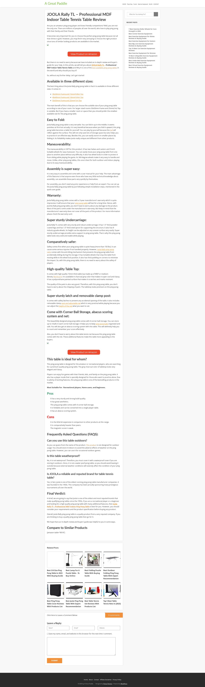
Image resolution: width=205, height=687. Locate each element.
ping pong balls (102, 324)
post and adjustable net (71, 303)
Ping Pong (129, 4)
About (91, 680)
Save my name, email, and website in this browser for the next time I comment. (80, 634)
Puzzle (135, 4)
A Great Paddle (56, 3)
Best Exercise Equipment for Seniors (142, 41)
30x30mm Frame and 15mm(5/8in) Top (67, 94)
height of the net (65, 306)
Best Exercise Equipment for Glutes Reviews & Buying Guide (141, 37)
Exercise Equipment (143, 4)
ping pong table (81, 203)
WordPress (124, 684)
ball (111, 130)
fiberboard (57, 277)
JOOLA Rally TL (98, 65)
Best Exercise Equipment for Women (142, 53)
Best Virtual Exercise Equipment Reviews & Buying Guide (140, 66)
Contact (96, 680)
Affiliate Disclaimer (106, 680)
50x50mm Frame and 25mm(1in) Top (67, 100)
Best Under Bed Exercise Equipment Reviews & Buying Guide (142, 62)
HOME (124, 4)
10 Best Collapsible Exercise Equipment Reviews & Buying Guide (143, 57)
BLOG (150, 4)
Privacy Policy (117, 680)
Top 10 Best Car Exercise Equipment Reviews (142, 49)
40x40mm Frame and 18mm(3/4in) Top (67, 97)
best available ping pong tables (104, 68)
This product (91, 445)
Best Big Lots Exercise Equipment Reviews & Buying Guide (141, 45)
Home (86, 680)
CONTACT (156, 4)
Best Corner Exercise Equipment (140, 34)
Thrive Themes (107, 684)
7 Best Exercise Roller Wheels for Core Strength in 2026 (142, 30)
